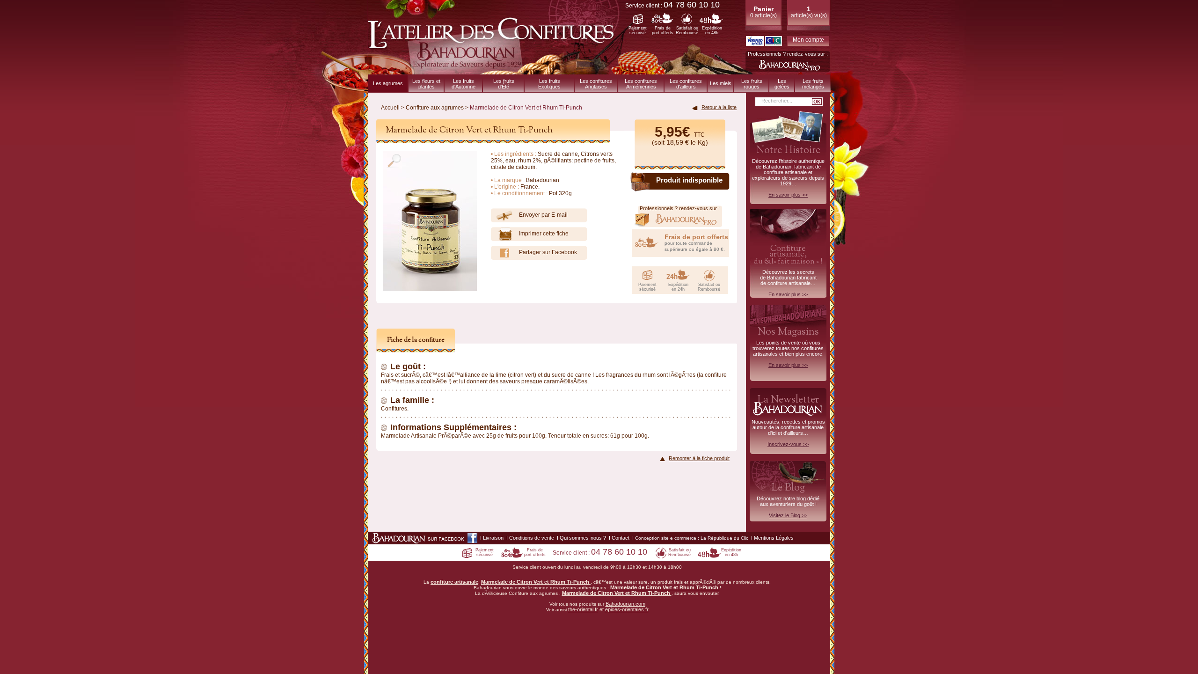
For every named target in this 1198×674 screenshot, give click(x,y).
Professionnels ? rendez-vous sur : (788, 54)
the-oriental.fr (583, 609)
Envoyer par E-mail (543, 215)
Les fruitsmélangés (813, 83)
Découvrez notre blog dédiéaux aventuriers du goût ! (788, 501)
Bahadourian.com (625, 604)
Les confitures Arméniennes (641, 83)
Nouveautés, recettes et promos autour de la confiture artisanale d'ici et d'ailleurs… (788, 420)
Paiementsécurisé (637, 30)
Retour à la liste (719, 107)
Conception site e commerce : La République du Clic (691, 538)
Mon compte (808, 40)
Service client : (672, 5)
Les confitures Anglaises (596, 83)
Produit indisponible (689, 180)
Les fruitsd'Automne (463, 83)
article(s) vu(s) (809, 12)
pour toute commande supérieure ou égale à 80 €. (696, 242)
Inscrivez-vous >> (788, 444)
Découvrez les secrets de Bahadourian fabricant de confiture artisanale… (788, 270)
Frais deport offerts (662, 30)
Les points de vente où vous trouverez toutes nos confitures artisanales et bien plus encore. (788, 346)
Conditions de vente (531, 538)
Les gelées (781, 83)
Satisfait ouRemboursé (687, 30)
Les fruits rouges (751, 83)
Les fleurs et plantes (426, 83)
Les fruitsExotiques (549, 83)
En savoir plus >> (788, 195)
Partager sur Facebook (548, 252)
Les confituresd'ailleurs (686, 83)
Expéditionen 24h (678, 287)
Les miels (720, 83)
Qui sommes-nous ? (583, 538)
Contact (620, 538)
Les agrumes (388, 83)
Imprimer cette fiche (544, 233)
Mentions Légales (774, 538)
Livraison (493, 538)
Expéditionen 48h (712, 30)
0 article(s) (763, 12)
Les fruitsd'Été (503, 83)
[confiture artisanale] (494, 70)
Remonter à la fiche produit (699, 458)
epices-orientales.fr (627, 609)
